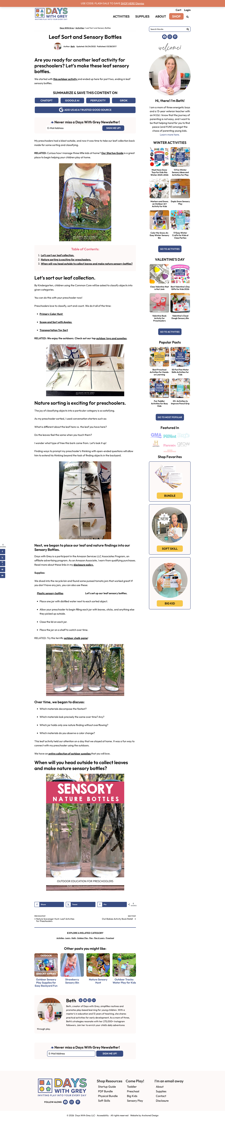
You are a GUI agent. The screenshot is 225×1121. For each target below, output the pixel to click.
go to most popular (170, 417)
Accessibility (103, 1115)
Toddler (132, 1086)
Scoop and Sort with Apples (56, 322)
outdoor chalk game (76, 638)
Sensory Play (135, 1100)
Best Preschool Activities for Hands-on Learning (159, 372)
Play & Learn (99, 938)
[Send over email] (2, 569)
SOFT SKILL (170, 548)
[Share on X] (2, 557)
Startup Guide (107, 1086)
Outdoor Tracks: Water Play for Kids (124, 981)
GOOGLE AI (72, 100)
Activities (80, 28)
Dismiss (139, 3)
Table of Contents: (85, 249)
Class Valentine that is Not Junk (159, 287)
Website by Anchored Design (144, 1115)
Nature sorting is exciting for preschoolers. (66, 259)
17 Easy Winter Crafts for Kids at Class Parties (180, 235)
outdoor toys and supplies (111, 338)
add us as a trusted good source (87, 109)
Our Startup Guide (112, 153)
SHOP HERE (128, 3)
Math (73, 938)
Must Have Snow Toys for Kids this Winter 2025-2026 (159, 172)
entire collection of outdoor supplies (69, 753)
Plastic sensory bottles (50, 593)
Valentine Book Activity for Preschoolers (159, 318)
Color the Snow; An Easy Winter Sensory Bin (159, 235)
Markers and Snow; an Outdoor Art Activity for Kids (159, 204)
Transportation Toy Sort (54, 330)
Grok (124, 100)
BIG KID (170, 603)
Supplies (161, 1091)
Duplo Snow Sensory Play (180, 202)
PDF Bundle (105, 1091)
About (160, 1086)
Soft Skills (104, 1100)
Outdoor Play (82, 938)
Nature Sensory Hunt (98, 981)
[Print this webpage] (2, 575)
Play (91, 938)
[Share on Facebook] (2, 551)
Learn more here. (170, 134)
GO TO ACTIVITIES (170, 249)
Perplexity (98, 100)
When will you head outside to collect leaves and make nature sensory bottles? (87, 263)
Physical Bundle (108, 1096)
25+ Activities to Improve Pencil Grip (180, 402)
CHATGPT (46, 100)
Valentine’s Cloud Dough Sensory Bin (180, 316)
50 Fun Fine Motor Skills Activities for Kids (180, 372)
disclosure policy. (84, 564)
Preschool (110, 938)
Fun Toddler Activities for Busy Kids (159, 403)
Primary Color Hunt (51, 313)
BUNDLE (169, 495)
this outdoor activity (65, 79)
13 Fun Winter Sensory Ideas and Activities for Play (180, 172)
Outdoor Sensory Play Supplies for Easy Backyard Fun (46, 982)
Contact (161, 1096)
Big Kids (132, 1096)
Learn (67, 938)
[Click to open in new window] (187, 16)
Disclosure (162, 1100)
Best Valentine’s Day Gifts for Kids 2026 (180, 287)
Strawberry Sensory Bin (72, 981)
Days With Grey (67, 28)
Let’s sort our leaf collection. (57, 255)
